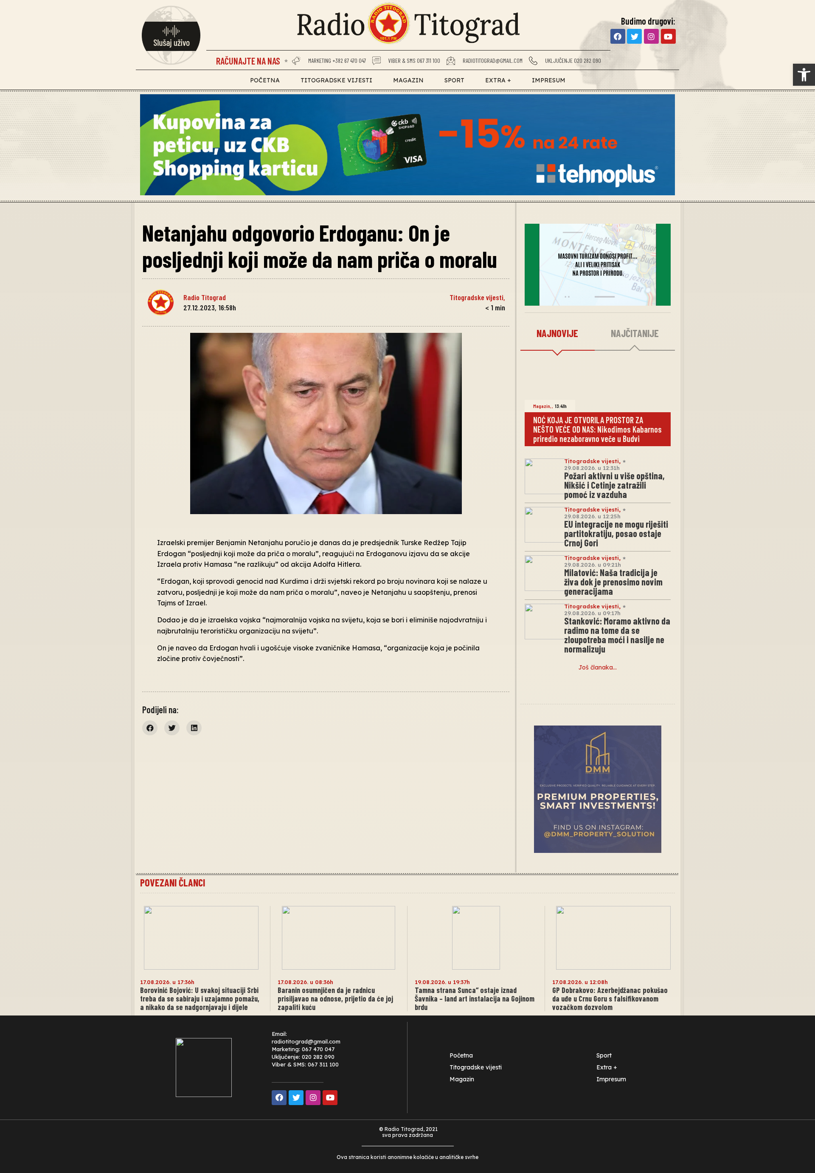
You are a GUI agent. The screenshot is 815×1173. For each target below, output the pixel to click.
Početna (265, 80)
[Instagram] (651, 36)
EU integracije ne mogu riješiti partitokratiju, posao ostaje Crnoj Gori (616, 533)
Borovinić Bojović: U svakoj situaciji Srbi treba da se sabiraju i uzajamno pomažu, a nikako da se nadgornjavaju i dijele (199, 998)
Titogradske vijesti (336, 80)
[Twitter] (634, 36)
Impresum (548, 80)
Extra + (498, 80)
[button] (804, 75)
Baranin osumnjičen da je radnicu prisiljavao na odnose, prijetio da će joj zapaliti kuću (335, 998)
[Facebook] (617, 36)
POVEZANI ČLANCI (172, 882)
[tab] (557, 334)
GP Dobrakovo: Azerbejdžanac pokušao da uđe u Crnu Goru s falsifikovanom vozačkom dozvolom (610, 998)
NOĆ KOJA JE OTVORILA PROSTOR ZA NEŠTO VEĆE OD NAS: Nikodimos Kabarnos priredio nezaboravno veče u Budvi (597, 429)
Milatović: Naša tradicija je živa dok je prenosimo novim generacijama (613, 581)
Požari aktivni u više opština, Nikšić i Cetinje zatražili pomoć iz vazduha (614, 485)
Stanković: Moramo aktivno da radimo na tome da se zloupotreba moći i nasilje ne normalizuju (617, 634)
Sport (454, 80)
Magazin (408, 80)
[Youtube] (668, 36)
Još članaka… (598, 667)
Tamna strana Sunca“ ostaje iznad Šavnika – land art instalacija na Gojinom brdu (474, 998)
